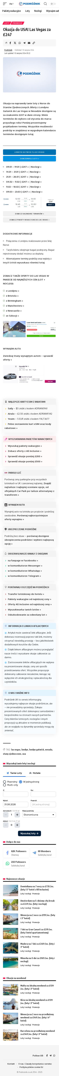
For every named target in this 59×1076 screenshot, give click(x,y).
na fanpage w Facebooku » (23, 560)
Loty (7, 23)
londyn (24, 749)
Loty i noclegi (25, 894)
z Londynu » (12, 290)
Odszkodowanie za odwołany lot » (27, 614)
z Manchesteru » (15, 305)
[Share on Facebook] (10, 42)
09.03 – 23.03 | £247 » (18, 191)
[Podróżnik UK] (29, 4)
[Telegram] (43, 853)
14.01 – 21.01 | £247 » (17, 171)
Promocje (17, 23)
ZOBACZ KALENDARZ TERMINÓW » (29, 214)
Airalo (11, 413)
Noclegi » (36, 166)
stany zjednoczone (12, 754)
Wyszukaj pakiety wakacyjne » (25, 445)
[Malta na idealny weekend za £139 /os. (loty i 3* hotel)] (10, 989)
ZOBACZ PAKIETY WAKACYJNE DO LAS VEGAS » (29, 220)
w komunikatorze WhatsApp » (25, 570)
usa (24, 754)
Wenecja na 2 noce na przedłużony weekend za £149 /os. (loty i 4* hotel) (37, 1017)
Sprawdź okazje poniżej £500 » (25, 461)
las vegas (15, 749)
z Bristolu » (12, 295)
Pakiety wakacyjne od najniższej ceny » (29, 599)
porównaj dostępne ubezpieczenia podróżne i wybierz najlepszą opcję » (29, 540)
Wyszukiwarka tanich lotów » (24, 609)
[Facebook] (16, 853)
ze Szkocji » (12, 315)
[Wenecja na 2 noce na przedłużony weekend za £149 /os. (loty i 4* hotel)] (10, 1018)
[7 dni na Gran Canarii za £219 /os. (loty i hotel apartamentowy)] (10, 933)
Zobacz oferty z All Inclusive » (24, 451)
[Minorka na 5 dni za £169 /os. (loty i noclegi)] (10, 962)
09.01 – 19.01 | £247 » (17, 166)
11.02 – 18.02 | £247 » (17, 186)
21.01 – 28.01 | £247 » (17, 176)
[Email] (29, 42)
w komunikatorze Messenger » (25, 565)
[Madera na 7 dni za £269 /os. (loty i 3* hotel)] (10, 948)
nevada (48, 749)
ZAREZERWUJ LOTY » (29, 158)
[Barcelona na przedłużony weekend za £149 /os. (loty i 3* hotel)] (10, 1035)
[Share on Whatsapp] (20, 42)
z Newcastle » (14, 310)
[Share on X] (15, 42)
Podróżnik (8, 50)
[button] (5, 4)
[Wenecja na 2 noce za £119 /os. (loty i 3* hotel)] (10, 919)
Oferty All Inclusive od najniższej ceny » (30, 604)
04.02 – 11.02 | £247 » (17, 181)
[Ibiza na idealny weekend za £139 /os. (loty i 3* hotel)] (10, 1004)
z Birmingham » (14, 300)
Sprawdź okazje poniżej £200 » (25, 456)
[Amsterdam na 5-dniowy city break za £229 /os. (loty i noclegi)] (10, 904)
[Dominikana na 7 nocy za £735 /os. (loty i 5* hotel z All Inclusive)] (10, 890)
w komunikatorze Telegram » (24, 575)
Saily (10, 408)
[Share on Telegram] (24, 42)
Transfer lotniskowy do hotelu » (26, 594)
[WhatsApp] (16, 864)
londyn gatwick (36, 749)
